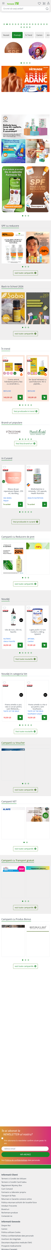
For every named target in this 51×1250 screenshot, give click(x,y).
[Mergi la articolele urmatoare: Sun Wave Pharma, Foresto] (28, 439)
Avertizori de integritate (11, 1239)
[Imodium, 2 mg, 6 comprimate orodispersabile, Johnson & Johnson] (13, 151)
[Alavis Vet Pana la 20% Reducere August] (13, 823)
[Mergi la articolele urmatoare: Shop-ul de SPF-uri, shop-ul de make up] (21, 63)
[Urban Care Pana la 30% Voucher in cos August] (13, 764)
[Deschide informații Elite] (5, 361)
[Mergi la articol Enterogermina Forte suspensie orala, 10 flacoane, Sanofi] (35, 24)
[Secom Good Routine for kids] (25, 127)
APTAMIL (31, 639)
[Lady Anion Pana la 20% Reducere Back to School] (38, 308)
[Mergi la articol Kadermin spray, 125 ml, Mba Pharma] (29, 27)
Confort (31, 641)
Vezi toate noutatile (24, 659)
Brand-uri (5, 1209)
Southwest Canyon (35, 714)
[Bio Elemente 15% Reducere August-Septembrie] (38, 559)
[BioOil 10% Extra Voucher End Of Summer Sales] (38, 764)
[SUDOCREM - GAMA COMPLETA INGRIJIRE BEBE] (25, 985)
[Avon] (25, 1084)
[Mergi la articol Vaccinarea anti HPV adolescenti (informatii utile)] (4, 24)
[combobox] (25, 8)
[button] (20, 504)
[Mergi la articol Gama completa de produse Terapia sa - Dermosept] (27, 27)
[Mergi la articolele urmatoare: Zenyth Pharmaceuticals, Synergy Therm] (22, 439)
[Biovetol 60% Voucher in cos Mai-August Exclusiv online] (38, 823)
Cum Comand (7, 1189)
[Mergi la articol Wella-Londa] (24, 27)
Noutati (6, 35)
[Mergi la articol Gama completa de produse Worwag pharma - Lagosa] (24, 24)
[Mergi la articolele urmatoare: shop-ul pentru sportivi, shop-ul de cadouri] (29, 63)
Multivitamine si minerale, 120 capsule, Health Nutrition (37, 491)
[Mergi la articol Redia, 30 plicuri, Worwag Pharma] (46, 24)
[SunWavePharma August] (38, 151)
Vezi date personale (20, 1160)
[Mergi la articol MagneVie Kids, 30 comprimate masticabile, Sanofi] (18, 24)
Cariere (39, 35)
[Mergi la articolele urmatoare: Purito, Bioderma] (25, 439)
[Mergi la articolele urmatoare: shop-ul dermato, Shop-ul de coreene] (24, 63)
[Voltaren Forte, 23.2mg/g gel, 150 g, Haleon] (25, 90)
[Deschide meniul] (3, 3)
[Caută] (47, 8)
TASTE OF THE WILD (11, 711)
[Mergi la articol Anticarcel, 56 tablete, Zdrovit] (44, 24)
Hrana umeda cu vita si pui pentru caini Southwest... (37, 706)
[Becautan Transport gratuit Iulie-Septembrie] (13, 882)
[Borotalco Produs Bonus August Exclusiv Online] (13, 941)
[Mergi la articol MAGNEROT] (9, 24)
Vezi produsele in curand (24, 521)
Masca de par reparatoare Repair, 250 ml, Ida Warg (13, 491)
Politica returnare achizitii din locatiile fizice (19, 1202)
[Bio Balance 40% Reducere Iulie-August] (13, 248)
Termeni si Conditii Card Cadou (13, 1182)
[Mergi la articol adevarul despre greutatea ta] (21, 27)
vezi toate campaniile (24, 273)
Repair (6, 500)
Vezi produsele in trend (24, 411)
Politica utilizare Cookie (10, 1232)
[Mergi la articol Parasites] (38, 24)
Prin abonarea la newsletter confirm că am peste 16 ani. (25, 1141)
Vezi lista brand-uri (24, 443)
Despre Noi (6, 1225)
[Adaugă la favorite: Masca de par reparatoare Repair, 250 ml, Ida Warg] (4, 467)
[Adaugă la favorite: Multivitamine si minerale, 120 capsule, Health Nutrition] (28, 467)
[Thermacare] (25, 1108)
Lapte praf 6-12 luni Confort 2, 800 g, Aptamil (38, 632)
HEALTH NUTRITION (35, 498)
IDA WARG (7, 498)
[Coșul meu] (44, 3)
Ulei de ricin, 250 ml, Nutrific (13, 631)
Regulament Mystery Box (11, 1185)
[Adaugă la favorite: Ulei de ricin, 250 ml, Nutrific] (4, 607)
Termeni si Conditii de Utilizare (13, 1178)
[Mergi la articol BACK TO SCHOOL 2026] (41, 24)
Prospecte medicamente (11, 1246)
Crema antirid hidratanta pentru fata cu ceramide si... (13, 381)
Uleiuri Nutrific (9, 641)
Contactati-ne (6, 1216)
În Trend (28, 35)
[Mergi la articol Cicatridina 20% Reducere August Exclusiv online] (29, 24)
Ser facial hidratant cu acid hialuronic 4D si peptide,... (37, 381)
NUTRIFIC (7, 639)
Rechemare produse (9, 1212)
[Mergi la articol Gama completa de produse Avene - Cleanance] (12, 24)
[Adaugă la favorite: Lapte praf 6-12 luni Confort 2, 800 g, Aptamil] (28, 607)
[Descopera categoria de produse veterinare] (25, 1034)
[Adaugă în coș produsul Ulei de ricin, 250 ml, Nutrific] (20, 645)
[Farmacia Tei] (13, 3)
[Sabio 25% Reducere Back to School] (13, 308)
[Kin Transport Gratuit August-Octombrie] (38, 882)
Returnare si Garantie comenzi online (16, 1199)
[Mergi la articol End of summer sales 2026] (32, 24)
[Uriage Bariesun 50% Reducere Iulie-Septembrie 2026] (38, 248)
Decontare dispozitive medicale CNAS (16, 1242)
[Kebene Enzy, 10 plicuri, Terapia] (25, 1009)
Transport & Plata (8, 1195)
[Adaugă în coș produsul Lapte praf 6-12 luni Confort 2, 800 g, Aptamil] (44, 645)
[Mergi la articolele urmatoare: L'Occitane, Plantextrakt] (19, 439)
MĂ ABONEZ (25, 1154)
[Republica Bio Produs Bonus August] (38, 941)
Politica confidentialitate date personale (17, 1235)
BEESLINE (7, 391)
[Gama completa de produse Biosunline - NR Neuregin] (25, 1059)
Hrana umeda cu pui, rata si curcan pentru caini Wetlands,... (13, 706)
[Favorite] (39, 3)
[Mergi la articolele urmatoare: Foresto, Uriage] (31, 439)
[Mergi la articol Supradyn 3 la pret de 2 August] (15, 24)
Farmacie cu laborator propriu (13, 1192)
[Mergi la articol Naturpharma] (7, 24)
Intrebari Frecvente (9, 1206)
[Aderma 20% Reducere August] (13, 559)
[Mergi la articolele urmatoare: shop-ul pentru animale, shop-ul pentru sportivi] (27, 63)
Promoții (17, 35)
